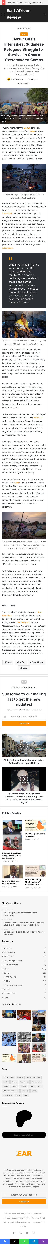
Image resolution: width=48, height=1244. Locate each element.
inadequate (7, 248)
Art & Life (8, 948)
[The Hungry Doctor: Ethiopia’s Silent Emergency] (9, 1039)
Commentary (9, 952)
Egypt (5, 1086)
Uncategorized (10, 993)
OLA (40, 1086)
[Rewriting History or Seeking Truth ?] (12, 872)
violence (38, 418)
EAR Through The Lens (13, 961)
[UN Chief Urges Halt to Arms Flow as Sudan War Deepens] (12, 835)
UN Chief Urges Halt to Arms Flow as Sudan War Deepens (12, 855)
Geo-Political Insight (14, 985)
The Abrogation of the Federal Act (35, 835)
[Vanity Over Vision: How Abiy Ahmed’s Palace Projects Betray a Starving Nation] (39, 1020)
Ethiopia (23, 1086)
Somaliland (7, 1095)
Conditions (7, 213)
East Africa (37, 662)
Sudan (32, 131)
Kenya (32, 1086)
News (28, 28)
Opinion (7, 973)
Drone (14, 1082)
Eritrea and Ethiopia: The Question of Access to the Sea (34, 882)
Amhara (20, 1077)
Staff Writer (15, 79)
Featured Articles (11, 965)
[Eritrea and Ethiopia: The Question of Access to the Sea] (35, 871)
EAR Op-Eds (9, 956)
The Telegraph (23, 622)
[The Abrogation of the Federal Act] (35, 825)
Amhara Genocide (33, 1077)
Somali (34, 1091)
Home (21, 28)
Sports (6, 989)
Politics (7, 981)
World (6, 997)
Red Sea (25, 1091)
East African (36, 1082)
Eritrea (13, 1086)
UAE (25, 1095)
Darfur (27, 128)
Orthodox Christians (10, 1091)
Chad (8, 662)
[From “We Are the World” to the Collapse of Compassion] (24, 1042)
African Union (8, 1077)
